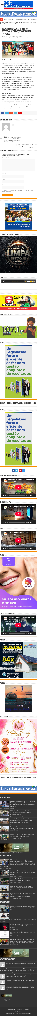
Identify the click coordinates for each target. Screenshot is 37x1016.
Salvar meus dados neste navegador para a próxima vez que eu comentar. (17, 191)
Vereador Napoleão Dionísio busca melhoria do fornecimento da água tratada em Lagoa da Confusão (21, 820)
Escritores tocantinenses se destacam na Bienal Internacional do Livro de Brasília (22, 907)
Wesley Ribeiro (12, 1009)
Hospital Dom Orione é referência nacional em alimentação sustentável (21, 887)
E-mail (4, 179)
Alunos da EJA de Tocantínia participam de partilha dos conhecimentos (22, 835)
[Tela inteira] (33, 496)
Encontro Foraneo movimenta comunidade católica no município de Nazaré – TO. (21, 828)
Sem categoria (9, 22)
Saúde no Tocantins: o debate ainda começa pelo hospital (18, 919)
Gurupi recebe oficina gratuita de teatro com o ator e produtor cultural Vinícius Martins (22, 925)
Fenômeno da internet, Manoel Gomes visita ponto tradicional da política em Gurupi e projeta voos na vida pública (22, 941)
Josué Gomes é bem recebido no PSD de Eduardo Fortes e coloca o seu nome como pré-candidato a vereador (22, 895)
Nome (4, 173)
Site (3, 184)
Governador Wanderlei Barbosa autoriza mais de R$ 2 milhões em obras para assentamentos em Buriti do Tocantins (13, 139)
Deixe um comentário (24, 37)
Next (27, 1009)
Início (2, 22)
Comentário (5, 158)
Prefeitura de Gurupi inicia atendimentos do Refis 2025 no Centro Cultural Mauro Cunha (22, 872)
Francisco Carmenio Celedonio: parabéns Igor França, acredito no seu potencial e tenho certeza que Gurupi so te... (20, 987)
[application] (18, 487)
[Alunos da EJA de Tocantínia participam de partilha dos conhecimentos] (4, 837)
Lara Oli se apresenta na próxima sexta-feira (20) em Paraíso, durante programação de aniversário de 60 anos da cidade (22, 804)
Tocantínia (13, 37)
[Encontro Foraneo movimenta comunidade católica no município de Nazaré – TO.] (4, 829)
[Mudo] (31, 496)
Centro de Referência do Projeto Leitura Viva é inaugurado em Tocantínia (22, 879)
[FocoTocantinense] (18, 5)
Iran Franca (6, 36)
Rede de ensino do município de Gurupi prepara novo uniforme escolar (24, 145)
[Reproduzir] (3, 496)
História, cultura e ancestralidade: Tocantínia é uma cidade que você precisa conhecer (20, 812)
